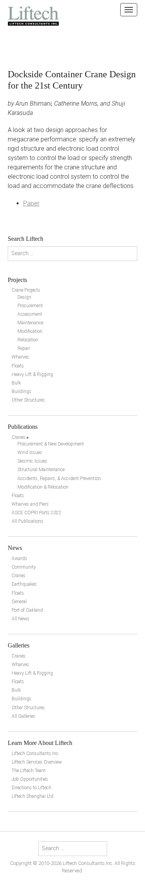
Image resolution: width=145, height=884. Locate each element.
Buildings (21, 391)
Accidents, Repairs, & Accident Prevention (59, 478)
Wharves (20, 357)
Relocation (27, 340)
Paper (31, 203)
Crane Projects (26, 290)
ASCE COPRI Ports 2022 (36, 512)
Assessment (29, 314)
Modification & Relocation (42, 487)
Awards (19, 558)
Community (24, 567)
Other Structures (28, 400)
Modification (30, 331)
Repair (23, 348)
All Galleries (23, 716)
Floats (18, 366)
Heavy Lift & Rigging (32, 374)
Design (24, 297)
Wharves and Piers (30, 504)
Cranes (19, 575)
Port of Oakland (27, 610)
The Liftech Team (29, 770)
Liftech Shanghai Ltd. (33, 796)
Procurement (30, 305)
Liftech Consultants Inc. (36, 753)
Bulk (16, 383)
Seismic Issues (32, 461)
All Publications (27, 521)
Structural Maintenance (41, 469)
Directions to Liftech (31, 787)
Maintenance (30, 322)
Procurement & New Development (50, 444)
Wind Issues (29, 452)
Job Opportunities (30, 779)
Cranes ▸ (20, 437)
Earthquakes (24, 584)
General (19, 601)
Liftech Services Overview (37, 762)
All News (20, 618)
